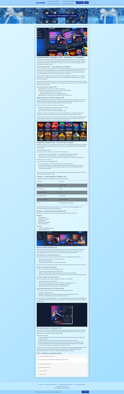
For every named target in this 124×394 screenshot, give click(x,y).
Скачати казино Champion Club (53, 3)
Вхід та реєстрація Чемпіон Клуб (54, 1)
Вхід (86, 2)
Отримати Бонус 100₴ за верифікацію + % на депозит (62, 15)
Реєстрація (79, 2)
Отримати (85, 391)
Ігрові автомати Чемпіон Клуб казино (70, 1)
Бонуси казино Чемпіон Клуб (68, 3)
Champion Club (41, 384)
